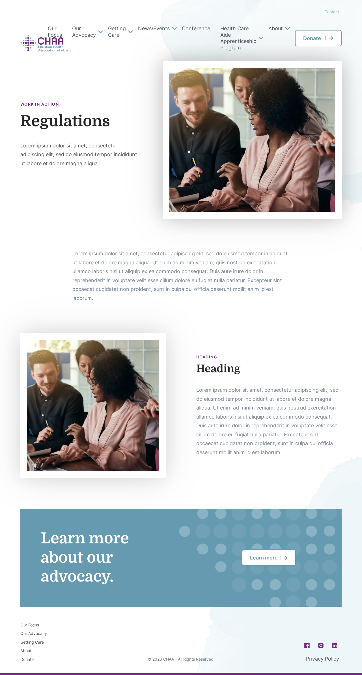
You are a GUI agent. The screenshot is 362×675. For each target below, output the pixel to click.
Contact (331, 11)
